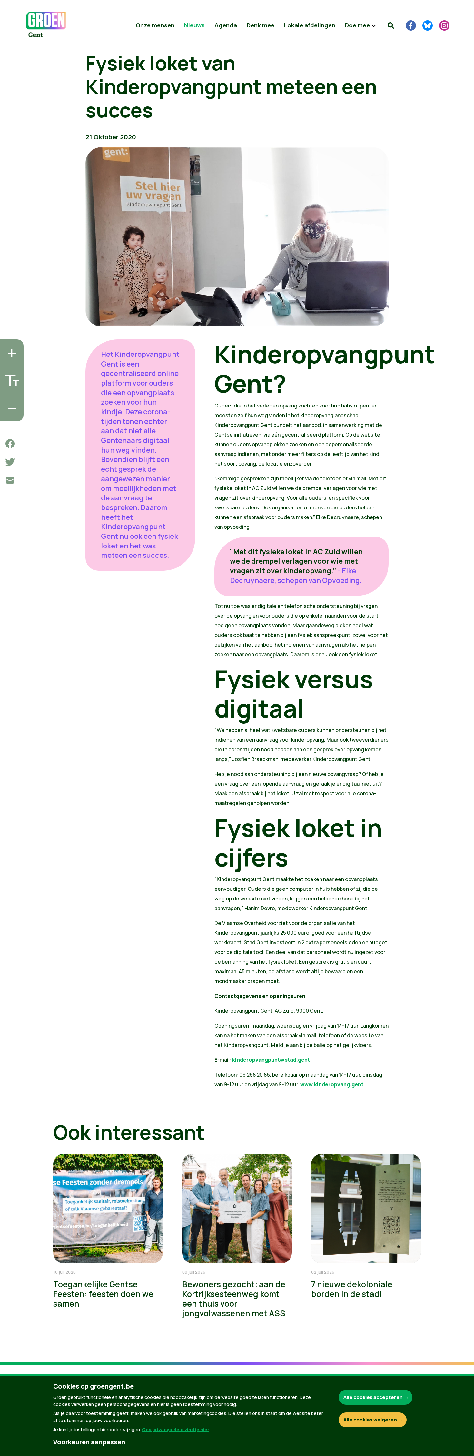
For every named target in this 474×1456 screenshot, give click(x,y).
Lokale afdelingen (309, 25)
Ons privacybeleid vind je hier (175, 1429)
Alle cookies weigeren (370, 1419)
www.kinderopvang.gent (331, 1084)
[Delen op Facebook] (10, 443)
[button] (390, 25)
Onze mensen (155, 25)
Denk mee (260, 25)
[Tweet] (10, 462)
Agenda (225, 25)
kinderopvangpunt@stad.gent (271, 1059)
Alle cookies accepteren (373, 1397)
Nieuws (194, 25)
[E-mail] (10, 480)
